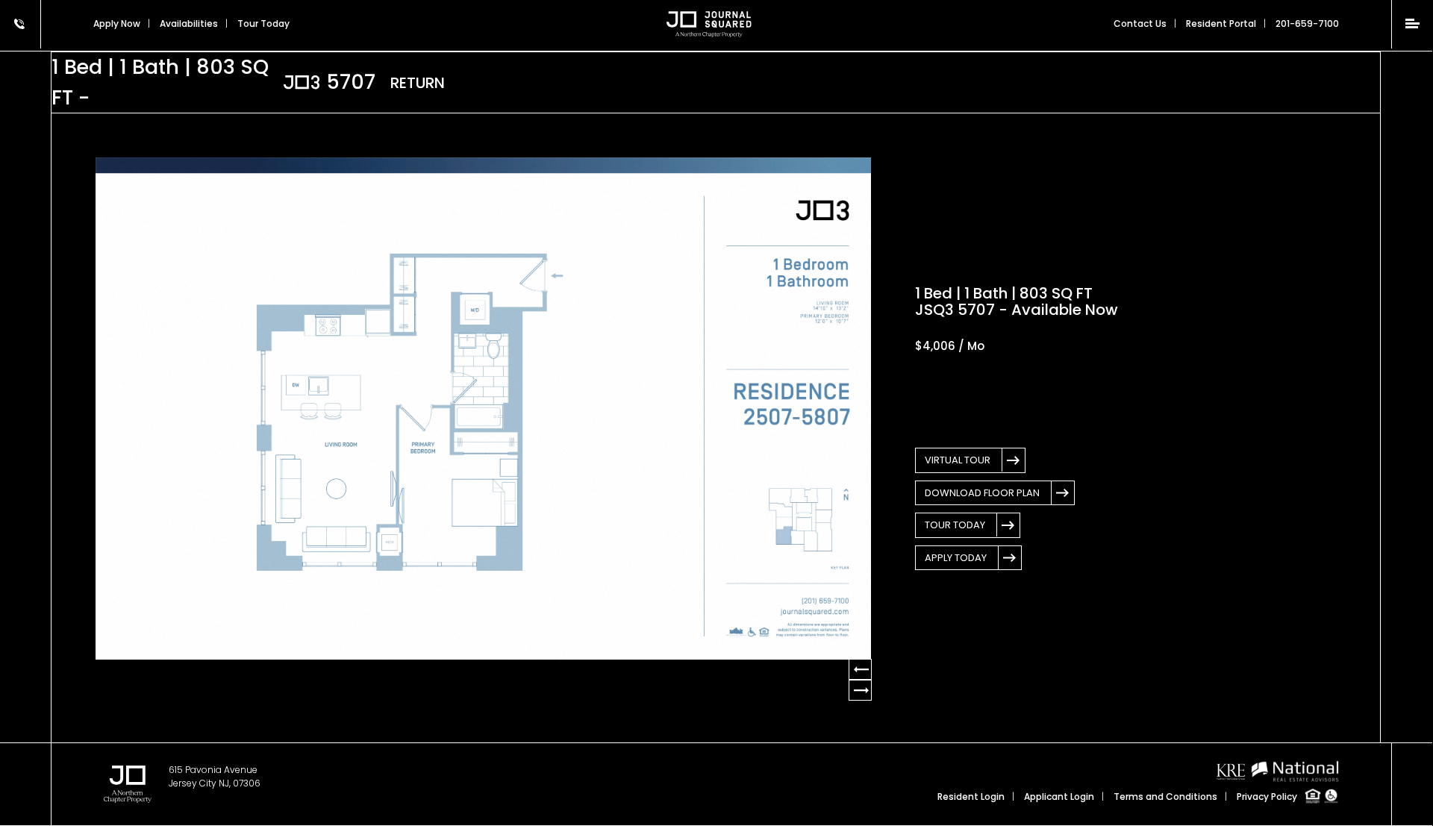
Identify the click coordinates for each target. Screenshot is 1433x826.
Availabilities (189, 23)
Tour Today (955, 525)
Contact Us (1140, 23)
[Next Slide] (860, 669)
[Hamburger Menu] (1412, 23)
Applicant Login (1059, 796)
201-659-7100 (1307, 23)
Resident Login (971, 796)
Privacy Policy (1267, 796)
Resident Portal (1221, 23)
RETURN (417, 82)
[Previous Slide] (860, 690)
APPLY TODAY (956, 558)
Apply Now (116, 23)
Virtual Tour (957, 460)
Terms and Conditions (1165, 796)
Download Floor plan (982, 493)
